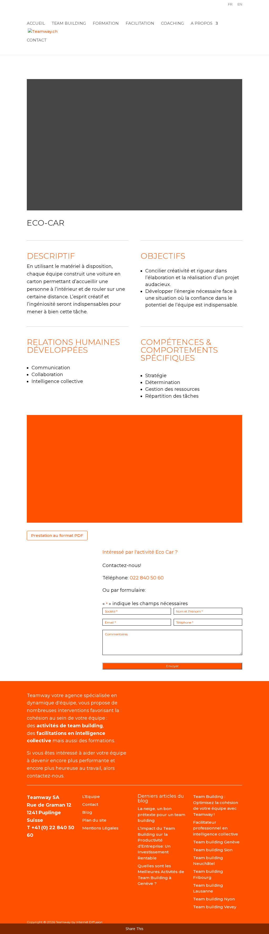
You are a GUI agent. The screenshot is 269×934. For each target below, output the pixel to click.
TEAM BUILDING (69, 24)
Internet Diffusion (89, 922)
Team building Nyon (214, 898)
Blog (87, 812)
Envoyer (172, 666)
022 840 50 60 (147, 578)
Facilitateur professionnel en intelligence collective (215, 828)
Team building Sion (212, 849)
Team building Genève (216, 841)
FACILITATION (140, 24)
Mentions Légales (100, 828)
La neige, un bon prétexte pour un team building (161, 814)
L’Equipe (91, 796)
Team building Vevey (214, 906)
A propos (202, 24)
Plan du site (94, 820)
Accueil (36, 24)
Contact (36, 40)
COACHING (172, 24)
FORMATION (106, 24)
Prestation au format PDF (57, 535)
